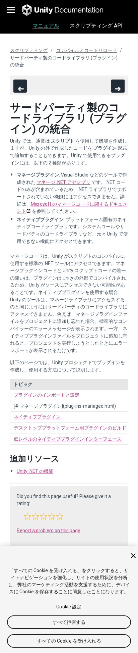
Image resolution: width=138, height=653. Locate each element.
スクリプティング (29, 50)
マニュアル (45, 25)
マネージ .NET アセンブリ (63, 182)
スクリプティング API (96, 25)
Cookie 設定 (68, 606)
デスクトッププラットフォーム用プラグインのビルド (70, 428)
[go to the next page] (118, 86)
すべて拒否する (69, 622)
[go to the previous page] (20, 86)
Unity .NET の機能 (35, 471)
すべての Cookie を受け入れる (69, 641)
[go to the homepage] (67, 10)
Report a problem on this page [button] (48, 530)
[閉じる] (133, 555)
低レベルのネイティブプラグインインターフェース (68, 439)
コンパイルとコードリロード (86, 50)
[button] (27, 516)
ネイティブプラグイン (37, 416)
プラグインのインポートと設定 (46, 395)
